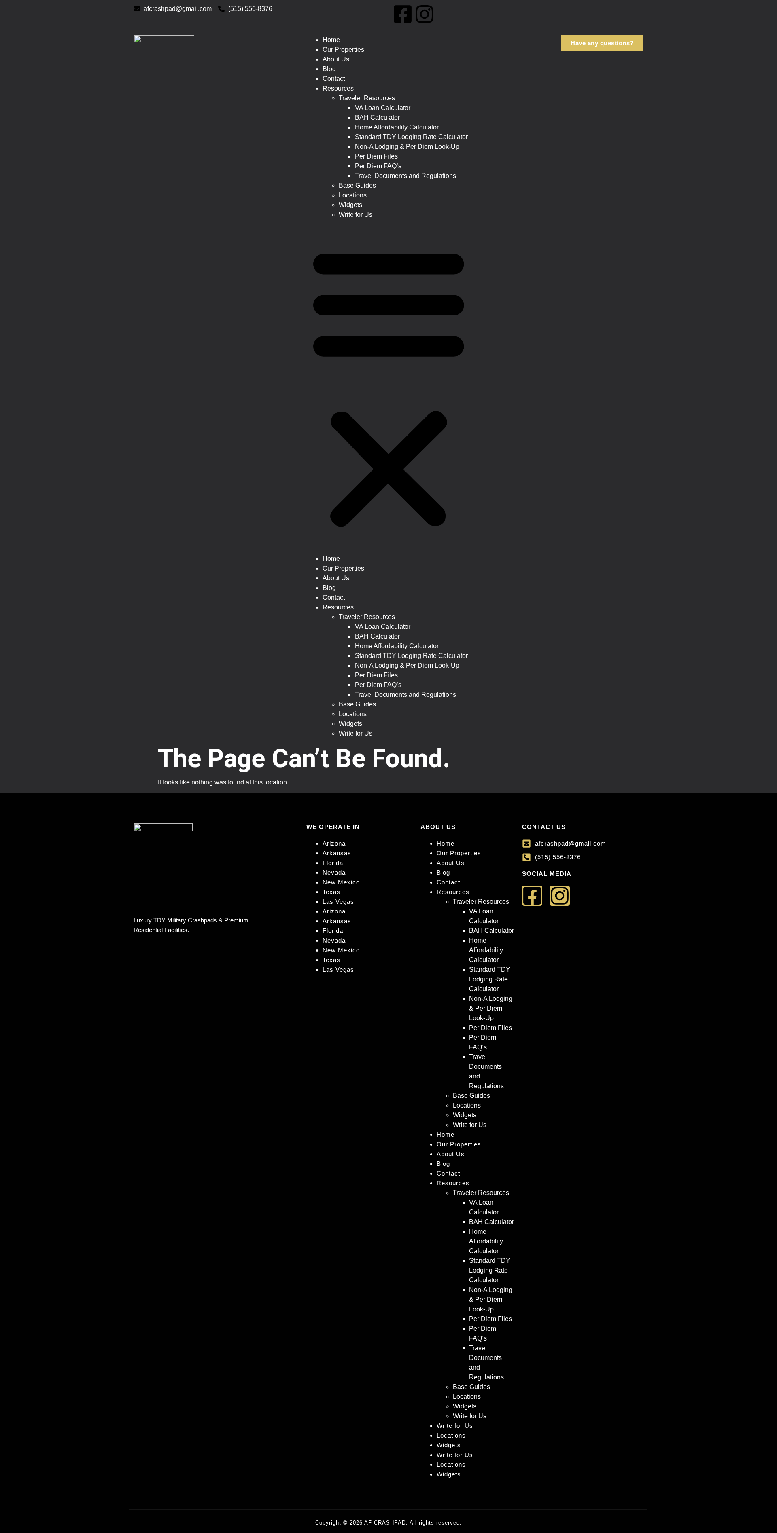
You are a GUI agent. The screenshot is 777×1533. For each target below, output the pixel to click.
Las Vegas (338, 901)
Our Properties (343, 49)
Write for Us (355, 214)
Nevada (334, 872)
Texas (331, 891)
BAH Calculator (377, 117)
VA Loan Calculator (382, 107)
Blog (329, 69)
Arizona (334, 843)
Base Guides (357, 185)
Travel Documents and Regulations (405, 175)
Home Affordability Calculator (397, 127)
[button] (388, 387)
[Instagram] (424, 14)
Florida (333, 862)
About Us (336, 59)
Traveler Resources (367, 98)
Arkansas (337, 853)
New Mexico (341, 882)
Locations (353, 195)
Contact (334, 78)
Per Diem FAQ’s (378, 166)
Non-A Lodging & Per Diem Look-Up (407, 146)
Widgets (350, 204)
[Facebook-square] (403, 14)
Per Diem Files (376, 156)
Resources (338, 88)
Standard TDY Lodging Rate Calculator (411, 136)
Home (331, 39)
